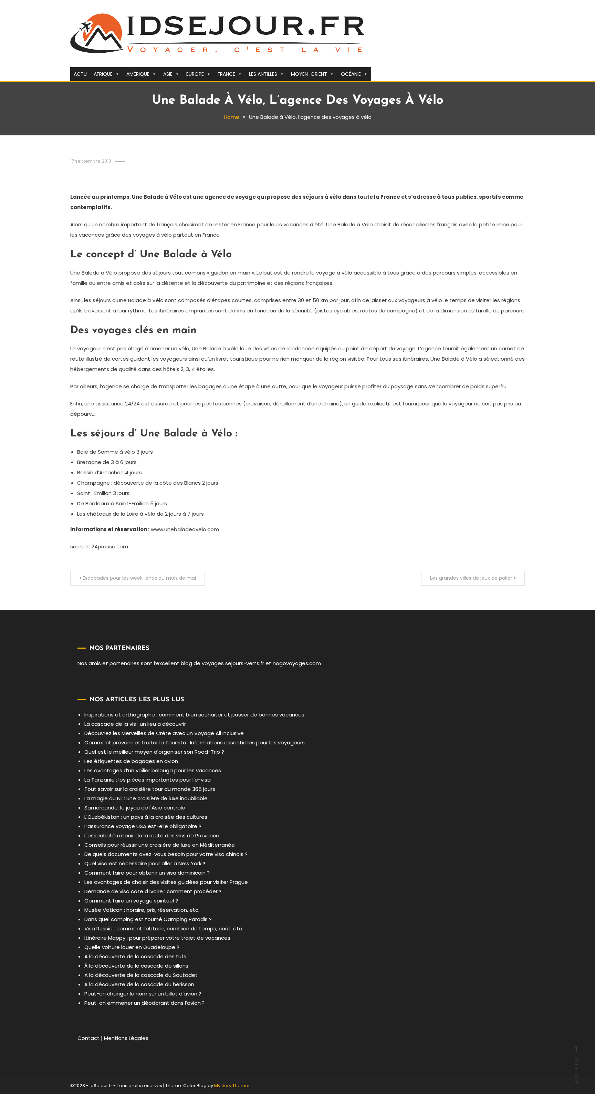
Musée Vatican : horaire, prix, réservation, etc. (141, 910)
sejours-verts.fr (244, 663)
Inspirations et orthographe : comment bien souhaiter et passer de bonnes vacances (194, 714)
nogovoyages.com (297, 663)
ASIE (168, 74)
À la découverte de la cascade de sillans (136, 965)
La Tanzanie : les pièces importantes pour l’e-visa (147, 779)
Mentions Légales (126, 1038)
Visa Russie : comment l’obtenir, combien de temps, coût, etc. (163, 928)
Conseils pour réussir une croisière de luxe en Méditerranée (159, 844)
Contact (88, 1038)
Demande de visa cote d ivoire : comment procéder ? (152, 891)
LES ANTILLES (263, 74)
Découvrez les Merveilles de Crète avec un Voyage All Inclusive (164, 733)
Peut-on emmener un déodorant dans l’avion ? (144, 1003)
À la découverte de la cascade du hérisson (139, 984)
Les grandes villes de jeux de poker (471, 578)
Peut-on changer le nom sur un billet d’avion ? (142, 993)
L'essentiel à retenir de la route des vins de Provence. (152, 835)
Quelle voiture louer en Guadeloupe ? (131, 947)
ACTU (80, 74)
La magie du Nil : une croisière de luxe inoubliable (146, 798)
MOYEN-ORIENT (309, 74)
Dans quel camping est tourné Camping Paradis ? (148, 919)
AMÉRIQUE (137, 74)
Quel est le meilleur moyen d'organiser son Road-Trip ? (154, 751)
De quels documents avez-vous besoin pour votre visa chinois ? (166, 854)
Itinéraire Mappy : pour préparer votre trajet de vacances (157, 937)
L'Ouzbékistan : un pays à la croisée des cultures (145, 816)
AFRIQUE (103, 74)
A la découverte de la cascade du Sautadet (141, 975)
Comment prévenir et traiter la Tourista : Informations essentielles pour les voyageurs (194, 742)
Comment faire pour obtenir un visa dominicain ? (147, 872)
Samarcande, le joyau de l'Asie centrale (134, 807)
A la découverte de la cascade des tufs (135, 956)
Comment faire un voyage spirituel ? (131, 900)
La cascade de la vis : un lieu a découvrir (135, 723)
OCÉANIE (351, 74)
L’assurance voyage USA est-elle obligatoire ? (142, 826)
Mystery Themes (232, 1085)
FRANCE (226, 74)
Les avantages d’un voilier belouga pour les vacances (152, 770)
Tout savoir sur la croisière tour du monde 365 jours (149, 789)
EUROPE (195, 74)
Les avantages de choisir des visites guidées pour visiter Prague (166, 882)
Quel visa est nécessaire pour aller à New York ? (144, 863)
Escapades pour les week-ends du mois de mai (139, 578)
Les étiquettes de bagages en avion (131, 761)
